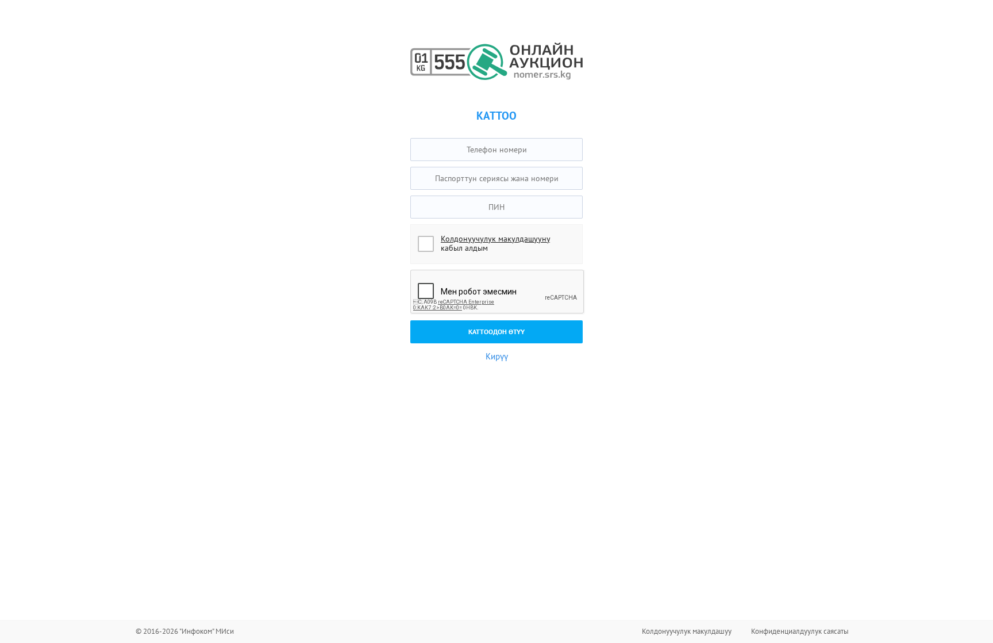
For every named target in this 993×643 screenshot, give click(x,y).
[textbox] (496, 149)
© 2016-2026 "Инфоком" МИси (185, 631)
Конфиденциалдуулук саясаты (800, 631)
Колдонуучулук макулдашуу (687, 631)
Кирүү (497, 356)
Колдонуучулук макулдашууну (495, 239)
